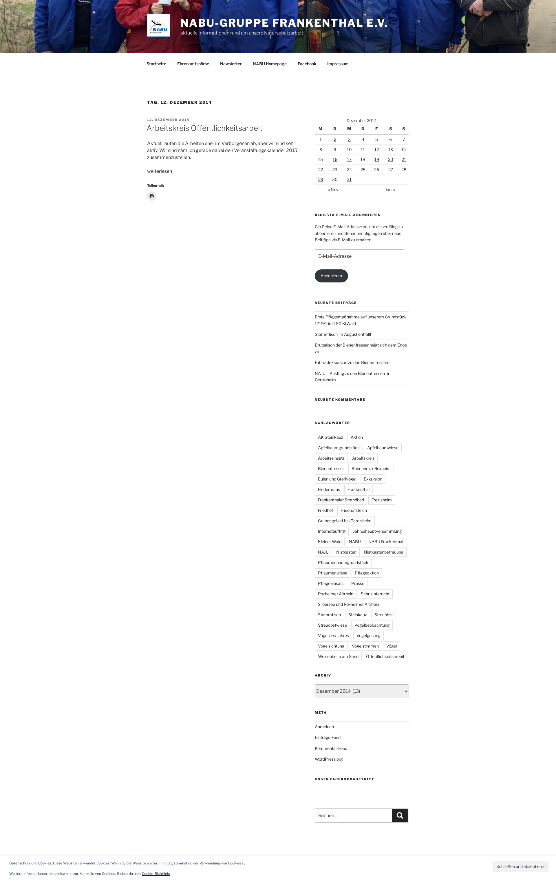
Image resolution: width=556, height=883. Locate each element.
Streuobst (383, 614)
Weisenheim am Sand (338, 656)
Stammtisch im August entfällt (343, 334)
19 (376, 159)
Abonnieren (331, 275)
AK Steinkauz (330, 437)
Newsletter (231, 63)
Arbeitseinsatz (331, 458)
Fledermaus (329, 489)
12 (376, 149)
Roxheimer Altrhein (335, 593)
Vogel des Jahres (333, 635)
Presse (357, 583)
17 (349, 159)
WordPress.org (329, 759)
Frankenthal (359, 489)
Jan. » (390, 189)
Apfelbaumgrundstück (339, 447)
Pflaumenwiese (332, 572)
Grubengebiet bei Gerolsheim (345, 520)
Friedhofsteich (354, 510)
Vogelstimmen (365, 645)
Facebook (307, 63)
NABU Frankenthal (385, 541)
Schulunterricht (375, 593)
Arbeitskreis (363, 458)
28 (403, 169)
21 (404, 159)
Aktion (357, 437)
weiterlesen (159, 171)
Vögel (391, 645)
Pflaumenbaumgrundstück (343, 562)
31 (349, 179)
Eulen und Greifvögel (337, 478)
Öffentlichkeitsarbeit (385, 656)
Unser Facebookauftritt (344, 779)
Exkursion (373, 478)
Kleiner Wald (329, 541)
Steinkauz (357, 614)
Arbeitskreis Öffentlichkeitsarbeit (205, 128)
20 (390, 159)
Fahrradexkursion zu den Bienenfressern (352, 362)
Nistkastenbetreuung (383, 552)
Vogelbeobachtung (371, 625)
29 (320, 179)
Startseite (156, 63)
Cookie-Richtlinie (156, 873)
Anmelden (324, 726)
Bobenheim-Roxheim (371, 468)
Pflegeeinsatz (331, 583)
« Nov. (333, 189)
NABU (355, 541)
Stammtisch (329, 614)
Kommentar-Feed (331, 748)
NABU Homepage (270, 63)
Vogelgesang (368, 635)
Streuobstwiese (332, 625)
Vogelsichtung (331, 645)
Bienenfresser (331, 468)
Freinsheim (382, 499)
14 (403, 149)
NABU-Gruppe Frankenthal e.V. (284, 23)
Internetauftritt (331, 531)
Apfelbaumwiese (382, 447)
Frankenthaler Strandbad (341, 499)
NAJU (323, 552)
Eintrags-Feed (328, 737)
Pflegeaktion (367, 572)
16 (335, 159)
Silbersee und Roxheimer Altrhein (348, 604)
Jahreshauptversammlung (377, 531)
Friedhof (325, 510)
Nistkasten (346, 552)
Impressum (338, 63)
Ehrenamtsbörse (193, 63)
